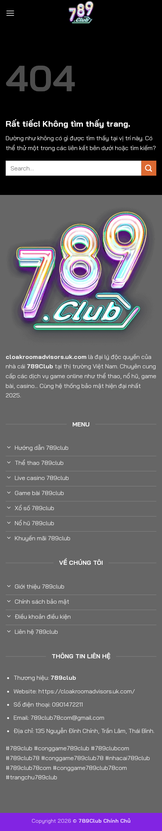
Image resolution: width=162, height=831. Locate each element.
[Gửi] (148, 168)
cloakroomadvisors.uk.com (46, 356)
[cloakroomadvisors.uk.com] (81, 13)
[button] (10, 13)
